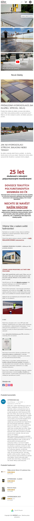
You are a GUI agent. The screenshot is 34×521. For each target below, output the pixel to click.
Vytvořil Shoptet (19, 510)
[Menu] (30, 2)
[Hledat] (21, 2)
